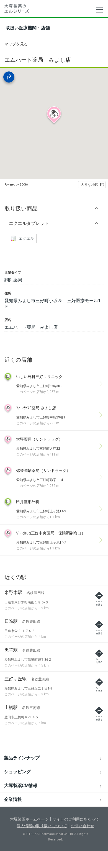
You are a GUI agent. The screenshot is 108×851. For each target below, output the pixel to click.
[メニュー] (99, 9)
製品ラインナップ (22, 757)
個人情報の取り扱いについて (42, 826)
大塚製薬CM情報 (20, 785)
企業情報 (13, 799)
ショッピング (17, 771)
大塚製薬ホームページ (29, 819)
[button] (54, 208)
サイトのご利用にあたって (76, 819)
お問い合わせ (82, 826)
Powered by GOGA (16, 184)
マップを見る (16, 44)
